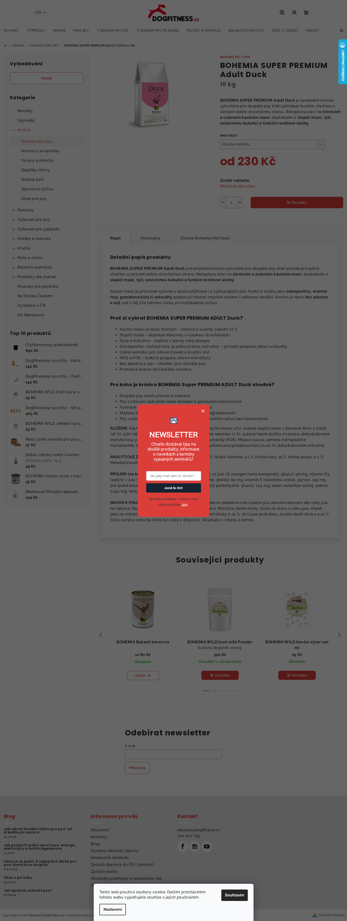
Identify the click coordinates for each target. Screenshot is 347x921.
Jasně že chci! (173, 487)
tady (184, 504)
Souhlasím (234, 895)
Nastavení (113, 909)
